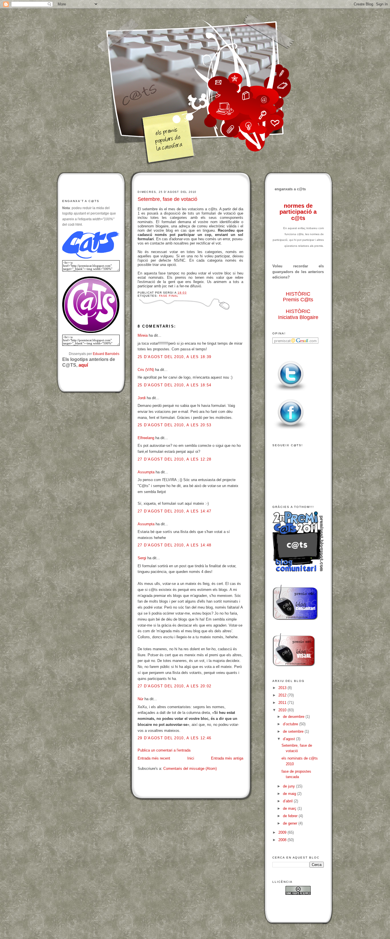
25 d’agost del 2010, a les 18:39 (175, 357)
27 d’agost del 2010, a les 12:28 (175, 459)
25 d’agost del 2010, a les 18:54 (175, 385)
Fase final (168, 295)
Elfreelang (146, 438)
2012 (283, 695)
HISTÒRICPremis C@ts (298, 297)
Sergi (142, 558)
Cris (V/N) (146, 369)
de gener (290, 823)
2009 (283, 832)
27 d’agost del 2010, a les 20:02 (175, 686)
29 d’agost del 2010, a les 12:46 (175, 738)
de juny (289, 786)
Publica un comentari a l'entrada (164, 750)
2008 (283, 840)
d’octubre (291, 724)
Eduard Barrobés (106, 354)
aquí (83, 365)
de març (290, 808)
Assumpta (146, 472)
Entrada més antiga (227, 758)
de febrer (291, 816)
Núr (140, 699)
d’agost (289, 739)
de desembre (294, 716)
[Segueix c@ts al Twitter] (290, 391)
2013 (283, 688)
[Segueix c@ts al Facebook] (290, 429)
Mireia (143, 335)
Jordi (142, 398)
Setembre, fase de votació (167, 199)
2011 (283, 702)
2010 (283, 710)
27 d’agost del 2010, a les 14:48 (175, 545)
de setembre (294, 731)
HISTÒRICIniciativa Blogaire (298, 314)
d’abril (288, 801)
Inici (190, 758)
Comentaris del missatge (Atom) (190, 768)
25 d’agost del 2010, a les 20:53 (175, 425)
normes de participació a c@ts (298, 212)
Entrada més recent (154, 758)
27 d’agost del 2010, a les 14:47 (175, 511)
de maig (290, 793)
